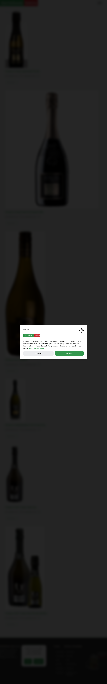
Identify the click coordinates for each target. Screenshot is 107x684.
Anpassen (38, 353)
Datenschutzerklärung (36, 348)
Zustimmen (69, 353)
